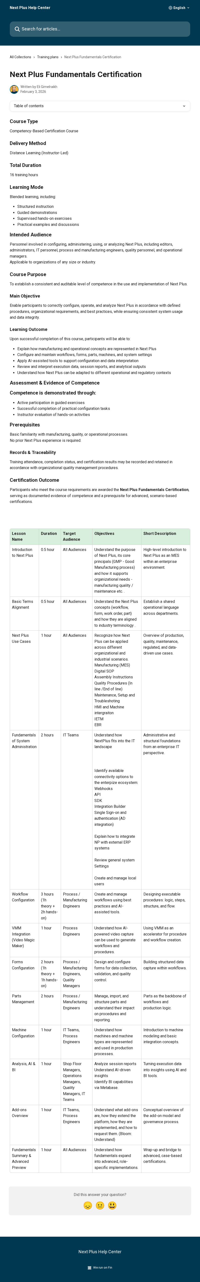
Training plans (48, 57)
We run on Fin (102, 1267)
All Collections (20, 57)
